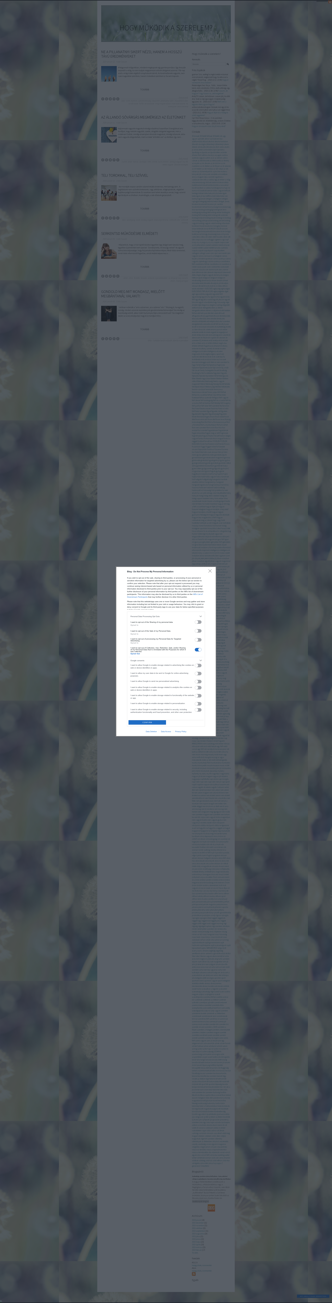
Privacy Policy (180, 731)
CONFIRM (147, 722)
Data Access (166, 731)
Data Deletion (151, 731)
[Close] (210, 571)
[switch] (198, 622)
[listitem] (166, 616)
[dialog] (166, 651)
